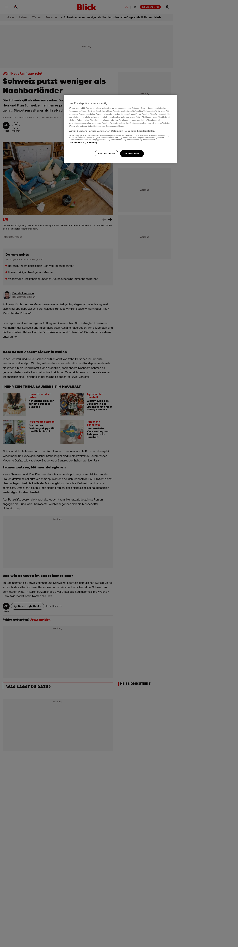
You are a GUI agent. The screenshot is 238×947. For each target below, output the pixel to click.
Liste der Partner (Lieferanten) (83, 143)
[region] (120, 129)
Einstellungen (106, 153)
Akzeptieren (132, 153)
